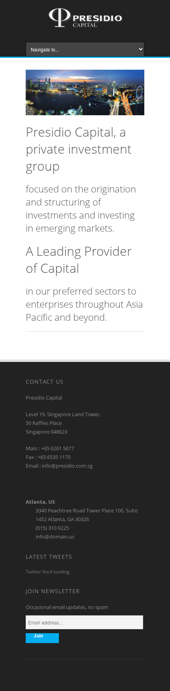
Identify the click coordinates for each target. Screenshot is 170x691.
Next (139, 75)
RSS (85, 674)
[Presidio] (85, 25)
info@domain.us (55, 536)
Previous (128, 75)
